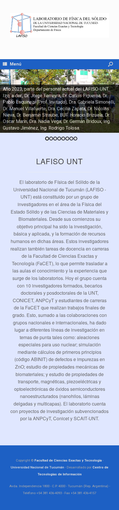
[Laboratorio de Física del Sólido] (59, 25)
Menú (15, 64)
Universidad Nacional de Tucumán (37, 467)
